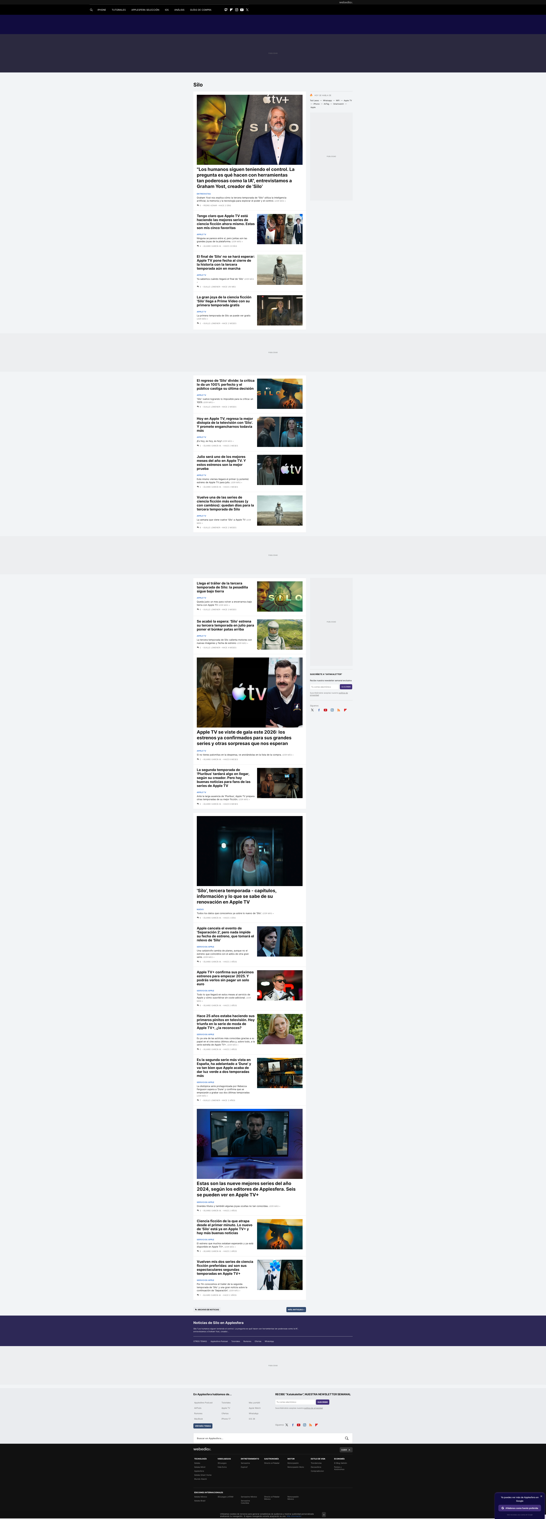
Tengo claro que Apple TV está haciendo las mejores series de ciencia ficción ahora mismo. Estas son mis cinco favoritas (226, 222)
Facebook (319, 709)
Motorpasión (293, 1463)
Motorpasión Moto (296, 1467)
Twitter (247, 10)
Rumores (247, 1341)
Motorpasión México (293, 1498)
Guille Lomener (211, 287)
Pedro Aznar (210, 205)
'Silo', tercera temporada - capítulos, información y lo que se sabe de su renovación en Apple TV (237, 896)
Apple (313, 107)
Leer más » (280, 201)
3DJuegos (222, 1463)
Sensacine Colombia (245, 1502)
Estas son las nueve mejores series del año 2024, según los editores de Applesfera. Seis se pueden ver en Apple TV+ (246, 1189)
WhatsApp (269, 1341)
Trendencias (316, 1463)
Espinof (244, 1467)
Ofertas (258, 1341)
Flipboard (231, 10)
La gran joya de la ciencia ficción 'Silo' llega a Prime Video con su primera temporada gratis (224, 301)
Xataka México (200, 1497)
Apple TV (348, 100)
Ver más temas (203, 1426)
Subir (344, 1450)
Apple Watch (255, 1408)
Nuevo (200, 909)
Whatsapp (327, 100)
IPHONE (102, 9)
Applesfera (199, 1471)
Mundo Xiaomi (200, 1479)
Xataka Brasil (199, 1501)
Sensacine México (249, 1497)
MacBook (198, 1419)
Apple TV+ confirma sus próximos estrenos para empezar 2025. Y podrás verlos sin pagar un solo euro (225, 978)
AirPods (197, 1408)
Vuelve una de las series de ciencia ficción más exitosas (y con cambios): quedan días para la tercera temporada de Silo (225, 503)
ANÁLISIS (179, 9)
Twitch (226, 10)
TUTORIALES (119, 9)
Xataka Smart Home (203, 1475)
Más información (294, 1516)
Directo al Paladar (272, 1463)
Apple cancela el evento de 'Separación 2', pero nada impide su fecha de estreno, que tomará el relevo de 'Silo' (225, 934)
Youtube (242, 10)
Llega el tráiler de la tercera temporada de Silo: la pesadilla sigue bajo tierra (222, 587)
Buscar (346, 1438)
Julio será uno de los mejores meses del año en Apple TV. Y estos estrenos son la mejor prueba (221, 463)
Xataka (197, 1463)
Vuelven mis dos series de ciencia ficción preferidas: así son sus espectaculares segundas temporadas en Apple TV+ (225, 1268)
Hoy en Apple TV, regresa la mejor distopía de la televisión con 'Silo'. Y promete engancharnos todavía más (225, 425)
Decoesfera (316, 1467)
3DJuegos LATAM (225, 1497)
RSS (338, 709)
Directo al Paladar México (272, 1498)
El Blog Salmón (340, 1463)
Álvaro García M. (212, 246)
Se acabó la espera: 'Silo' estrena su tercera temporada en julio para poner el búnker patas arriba (225, 625)
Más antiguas (296, 1309)
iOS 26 (252, 1419)
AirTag (326, 104)
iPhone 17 (226, 1419)
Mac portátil (254, 1402)
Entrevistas (204, 194)
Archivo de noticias (208, 1309)
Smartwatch (338, 104)
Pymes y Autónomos (339, 1468)
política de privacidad (313, 1408)
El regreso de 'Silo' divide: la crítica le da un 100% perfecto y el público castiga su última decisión (226, 384)
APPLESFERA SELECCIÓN (145, 9)
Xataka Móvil (199, 1467)
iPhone (317, 104)
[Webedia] (346, 2)
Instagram (236, 10)
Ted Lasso (314, 100)
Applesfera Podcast (219, 1341)
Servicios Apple (205, 947)
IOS (167, 9)
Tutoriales (235, 1341)
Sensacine (245, 1463)
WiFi (338, 100)
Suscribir (346, 687)
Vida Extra (222, 1467)
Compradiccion (317, 1471)
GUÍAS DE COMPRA (200, 9)
